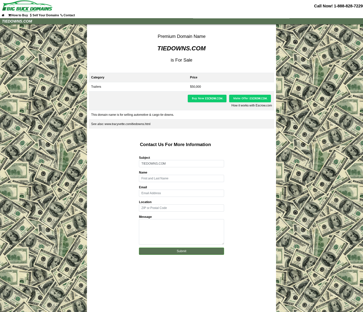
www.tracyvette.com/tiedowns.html (127, 124)
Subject (144, 157)
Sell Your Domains (46, 15)
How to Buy (19, 15)
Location (145, 202)
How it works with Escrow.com (251, 105)
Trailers (96, 86)
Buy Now (198, 98)
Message (145, 216)
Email (143, 187)
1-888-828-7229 (348, 6)
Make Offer (240, 98)
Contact (69, 15)
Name (143, 172)
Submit (181, 251)
